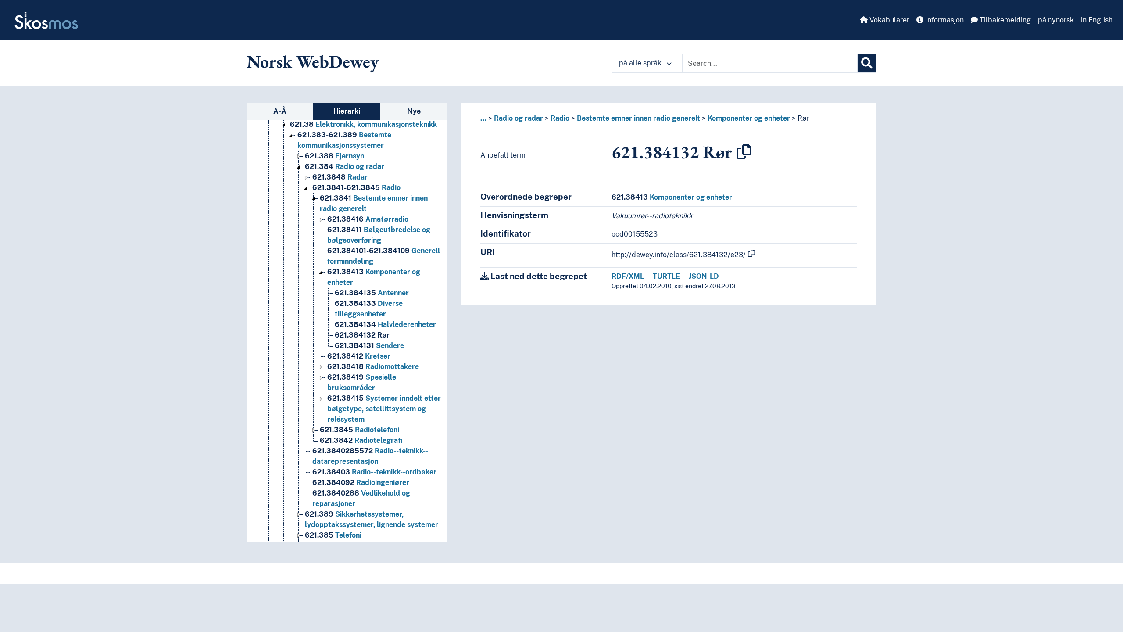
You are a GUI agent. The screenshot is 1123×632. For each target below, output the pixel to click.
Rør (362, 335)
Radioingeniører (360, 482)
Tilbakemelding (1004, 20)
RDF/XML (628, 276)
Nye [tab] (414, 111)
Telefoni (333, 535)
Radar (340, 177)
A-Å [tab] (279, 111)
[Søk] (866, 63)
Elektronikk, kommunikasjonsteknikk (363, 124)
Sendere (369, 345)
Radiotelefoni (359, 430)
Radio (356, 187)
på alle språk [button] (641, 63)
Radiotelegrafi (361, 440)
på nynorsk (1056, 20)
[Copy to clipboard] (744, 152)
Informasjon (943, 20)
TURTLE (666, 276)
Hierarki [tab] (346, 111)
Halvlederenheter (385, 324)
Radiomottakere (373, 367)
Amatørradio (367, 219)
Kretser (358, 356)
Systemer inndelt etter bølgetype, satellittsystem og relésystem (384, 409)
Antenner (372, 293)
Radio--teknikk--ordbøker (374, 472)
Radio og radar (344, 166)
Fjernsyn (334, 156)
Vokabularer (888, 20)
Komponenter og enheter (749, 118)
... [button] (483, 118)
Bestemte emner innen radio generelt (638, 118)
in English (1096, 20)
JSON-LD (704, 276)
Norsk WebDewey (313, 61)
